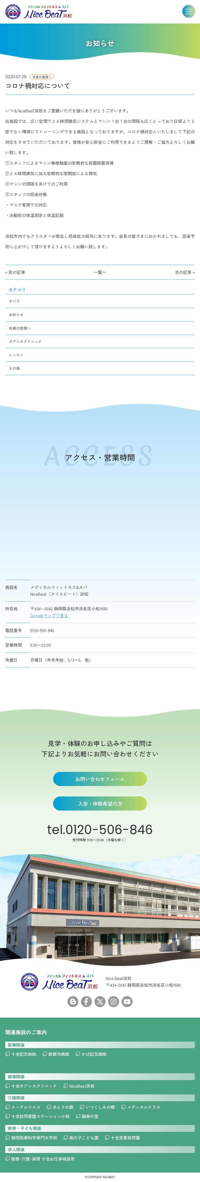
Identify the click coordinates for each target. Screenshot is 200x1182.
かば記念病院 (94, 1054)
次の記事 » (185, 272)
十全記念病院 (23, 1054)
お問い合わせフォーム (100, 778)
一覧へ (100, 272)
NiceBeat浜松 (82, 1086)
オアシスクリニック (25, 341)
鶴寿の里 (90, 1116)
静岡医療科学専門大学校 (34, 1137)
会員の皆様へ (20, 328)
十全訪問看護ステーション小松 (40, 1116)
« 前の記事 (15, 272)
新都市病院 (58, 1054)
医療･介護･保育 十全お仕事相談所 (43, 1159)
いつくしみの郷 (100, 1107)
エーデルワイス (25, 1107)
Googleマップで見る (49, 615)
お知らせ (16, 314)
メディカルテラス (143, 1107)
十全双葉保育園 (125, 1137)
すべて (14, 301)
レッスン (16, 354)
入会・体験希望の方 (100, 803)
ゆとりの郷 (63, 1107)
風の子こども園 (83, 1137)
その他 (14, 368)
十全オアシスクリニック (34, 1086)
